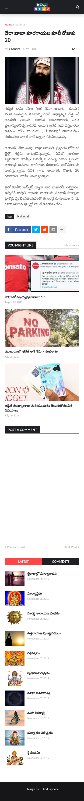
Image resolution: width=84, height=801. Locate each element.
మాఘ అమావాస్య (38, 693)
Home (8, 24)
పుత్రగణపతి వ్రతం (38, 673)
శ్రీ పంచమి (33, 752)
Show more (71, 245)
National (20, 24)
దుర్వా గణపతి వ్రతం (40, 733)
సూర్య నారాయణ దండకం (43, 613)
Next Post (70, 547)
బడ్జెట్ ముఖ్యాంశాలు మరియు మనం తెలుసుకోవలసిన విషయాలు (38, 408)
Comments (61, 561)
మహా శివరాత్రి (36, 713)
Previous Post (16, 547)
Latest (23, 561)
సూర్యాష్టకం (34, 593)
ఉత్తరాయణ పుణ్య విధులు (44, 633)
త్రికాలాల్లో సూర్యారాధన (42, 573)
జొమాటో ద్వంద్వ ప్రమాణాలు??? (25, 297)
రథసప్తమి (33, 653)
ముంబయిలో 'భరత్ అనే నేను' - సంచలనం (31, 351)
